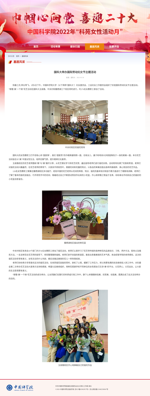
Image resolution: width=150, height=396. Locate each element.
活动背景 (55, 46)
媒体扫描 (75, 46)
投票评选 (114, 46)
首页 (35, 46)
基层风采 (94, 46)
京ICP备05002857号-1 (82, 389)
